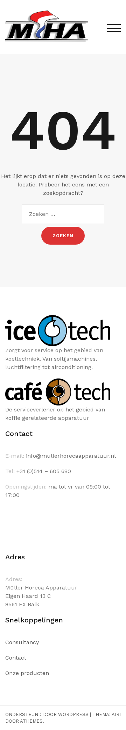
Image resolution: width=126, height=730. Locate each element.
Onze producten (27, 673)
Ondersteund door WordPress (47, 714)
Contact (15, 657)
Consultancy (22, 642)
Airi (116, 714)
